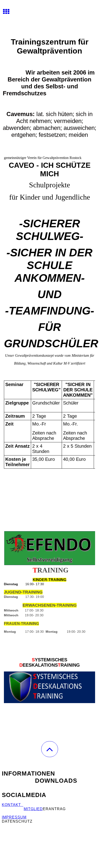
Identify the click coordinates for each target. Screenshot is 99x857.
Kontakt (12, 805)
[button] (49, 749)
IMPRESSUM (14, 817)
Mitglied (33, 809)
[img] (49, 17)
